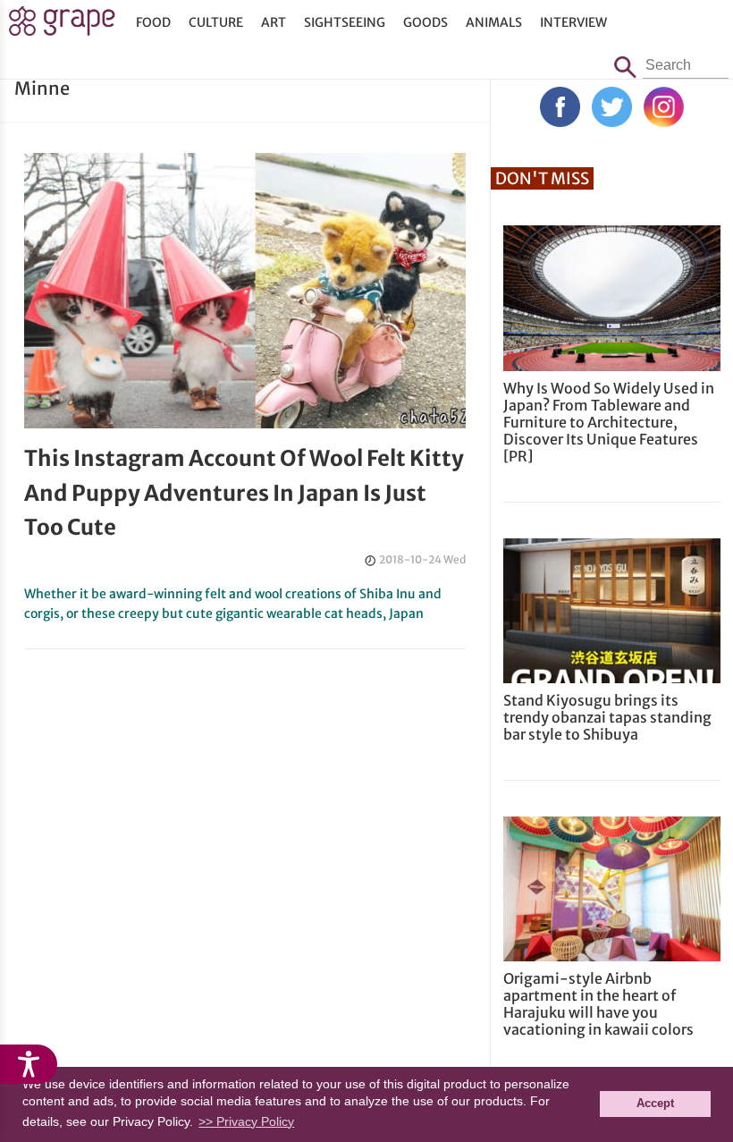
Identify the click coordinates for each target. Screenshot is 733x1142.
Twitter (612, 107)
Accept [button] (655, 1103)
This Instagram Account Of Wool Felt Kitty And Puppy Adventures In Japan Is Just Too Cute (244, 492)
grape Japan (62, 26)
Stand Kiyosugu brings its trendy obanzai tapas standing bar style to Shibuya (607, 717)
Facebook (560, 107)
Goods (425, 22)
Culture (216, 22)
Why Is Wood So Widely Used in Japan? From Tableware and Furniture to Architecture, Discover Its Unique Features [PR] (608, 422)
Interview (573, 22)
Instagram (664, 107)
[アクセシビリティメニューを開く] (28, 1064)
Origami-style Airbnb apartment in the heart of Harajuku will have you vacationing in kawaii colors (598, 1004)
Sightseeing (344, 22)
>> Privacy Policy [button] (246, 1121)
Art (273, 22)
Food (153, 22)
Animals (494, 22)
